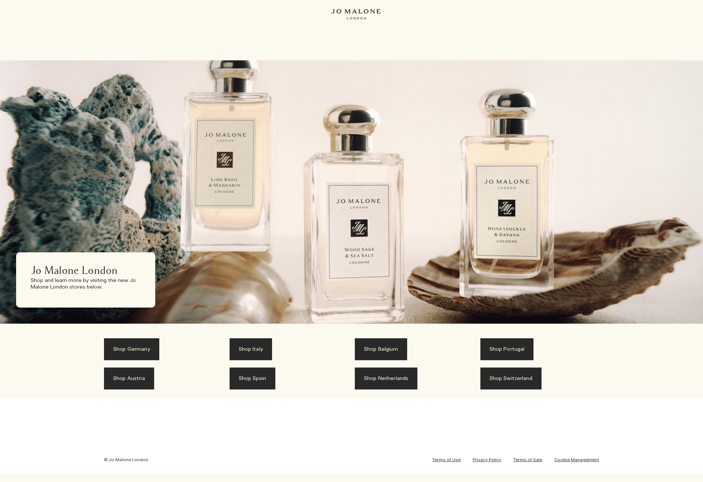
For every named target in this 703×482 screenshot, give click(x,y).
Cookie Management (576, 460)
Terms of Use (446, 460)
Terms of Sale (527, 460)
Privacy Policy (487, 460)
